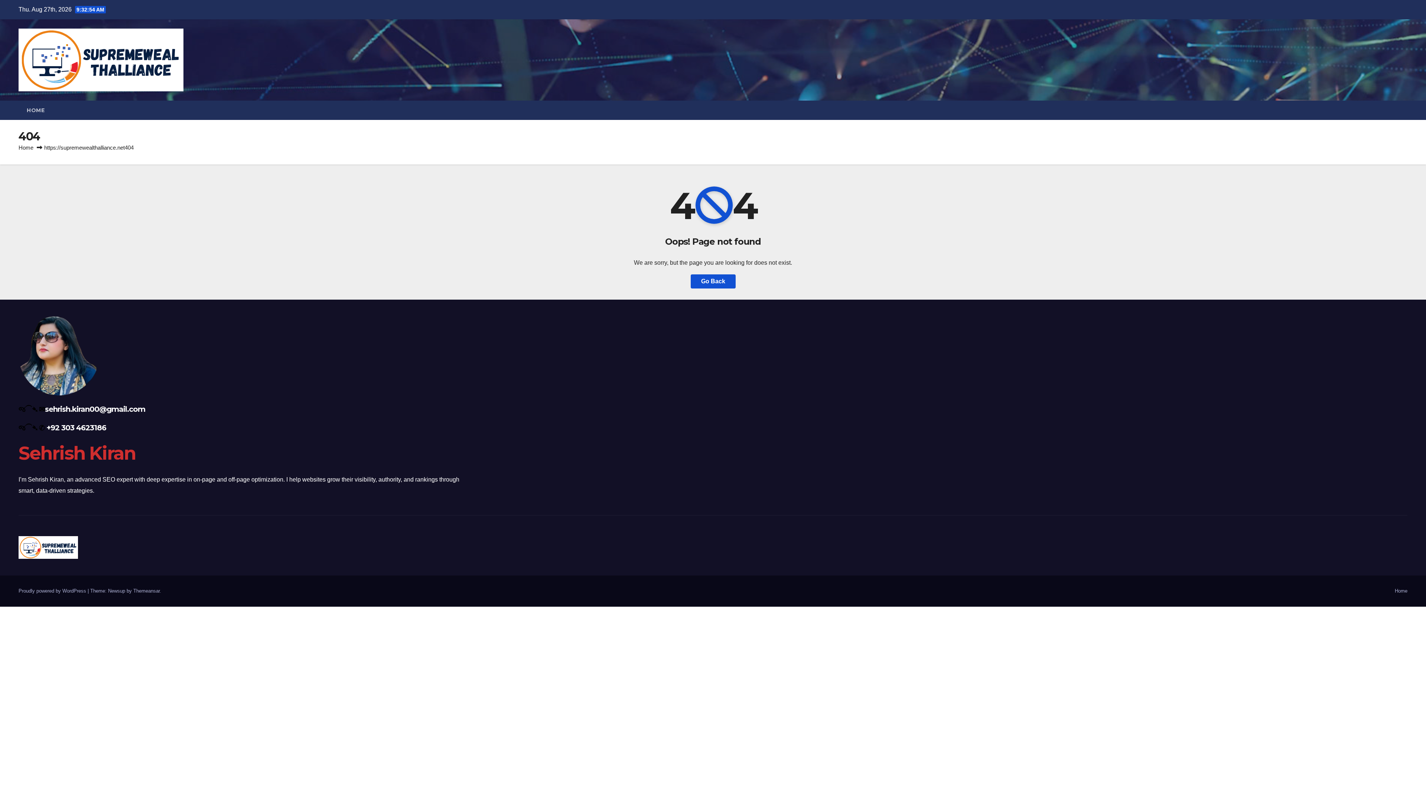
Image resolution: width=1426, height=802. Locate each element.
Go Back (713, 281)
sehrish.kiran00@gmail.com (95, 409)
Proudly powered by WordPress (53, 591)
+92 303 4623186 (76, 427)
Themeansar (146, 591)
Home (36, 110)
